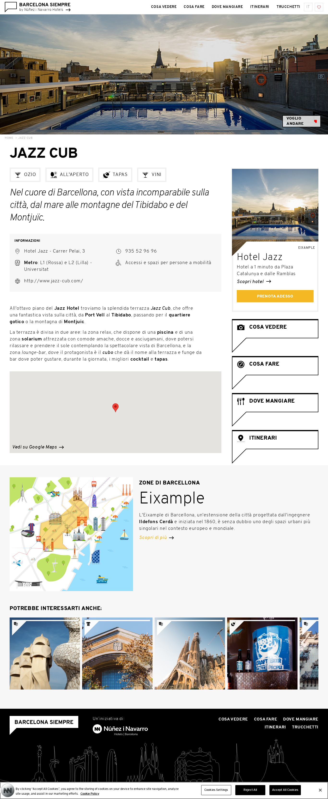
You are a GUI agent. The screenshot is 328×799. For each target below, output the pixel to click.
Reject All (250, 790)
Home (9, 138)
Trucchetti (288, 7)
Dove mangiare (227, 7)
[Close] (320, 790)
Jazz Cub (25, 138)
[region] (164, 790)
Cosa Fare (194, 7)
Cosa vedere (164, 7)
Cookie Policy (89, 793)
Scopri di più (153, 537)
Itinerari (259, 7)
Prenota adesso (275, 296)
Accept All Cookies (285, 790)
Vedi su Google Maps (35, 447)
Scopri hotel (251, 281)
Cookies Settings (216, 790)
